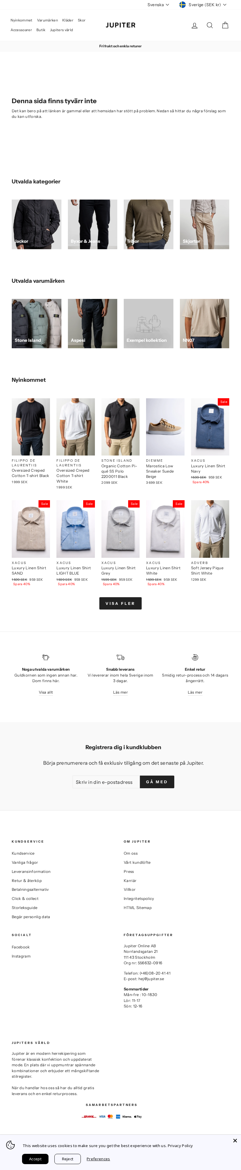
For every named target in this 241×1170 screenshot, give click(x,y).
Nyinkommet (22, 20)
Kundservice (23, 853)
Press (129, 871)
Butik (41, 30)
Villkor (129, 889)
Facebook (21, 947)
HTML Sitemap (138, 907)
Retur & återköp (27, 880)
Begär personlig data (31, 916)
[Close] (235, 1141)
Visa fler (120, 603)
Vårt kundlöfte (137, 862)
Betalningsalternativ (30, 889)
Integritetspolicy (139, 898)
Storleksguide (24, 907)
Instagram (21, 956)
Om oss (131, 853)
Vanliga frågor (25, 862)
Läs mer (120, 692)
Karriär (130, 880)
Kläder (67, 20)
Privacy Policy (180, 1145)
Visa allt (46, 692)
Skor (82, 20)
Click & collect (25, 898)
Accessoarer (21, 30)
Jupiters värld (61, 30)
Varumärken (47, 20)
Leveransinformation (31, 871)
